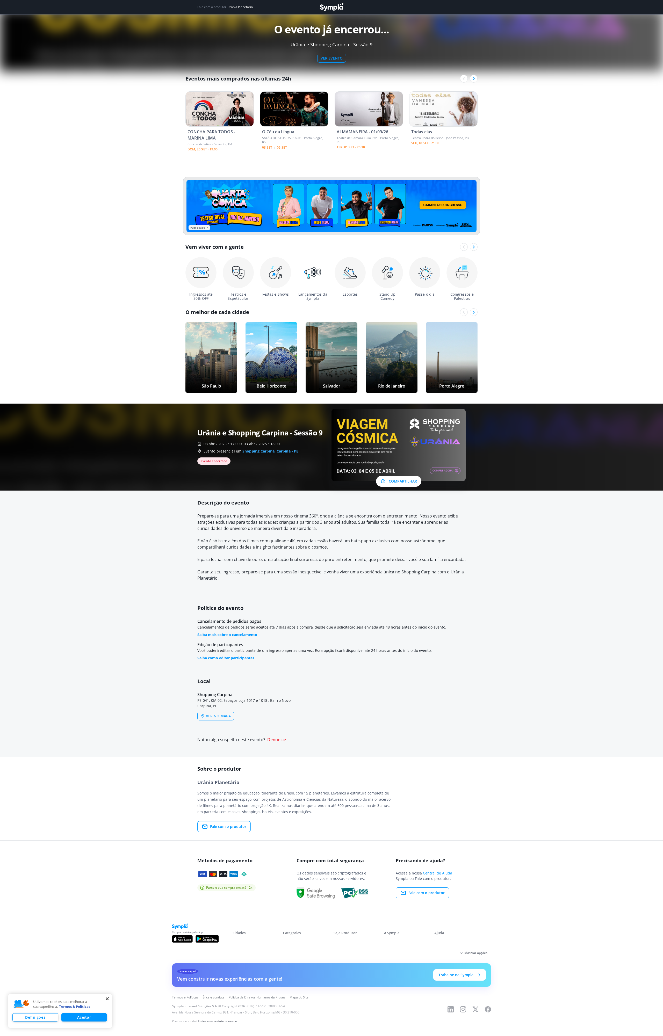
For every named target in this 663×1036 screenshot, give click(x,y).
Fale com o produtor (228, 826)
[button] (21, 1004)
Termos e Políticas (185, 997)
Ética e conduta (214, 997)
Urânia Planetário (240, 7)
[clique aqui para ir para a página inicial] (331, 7)
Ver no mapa (218, 715)
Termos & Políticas (74, 1006)
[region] (60, 1011)
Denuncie (276, 739)
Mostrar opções (475, 953)
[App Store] (182, 939)
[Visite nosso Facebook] (488, 1009)
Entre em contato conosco (217, 1021)
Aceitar (84, 1017)
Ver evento (332, 58)
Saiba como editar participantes (225, 657)
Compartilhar (403, 481)
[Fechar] (107, 998)
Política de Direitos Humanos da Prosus (257, 997)
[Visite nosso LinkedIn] (451, 1009)
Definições (35, 1017)
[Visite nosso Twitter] (475, 1009)
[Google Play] (207, 939)
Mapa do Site (299, 997)
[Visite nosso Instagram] (463, 1009)
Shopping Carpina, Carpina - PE (270, 451)
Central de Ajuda (437, 873)
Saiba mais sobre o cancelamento (227, 634)
